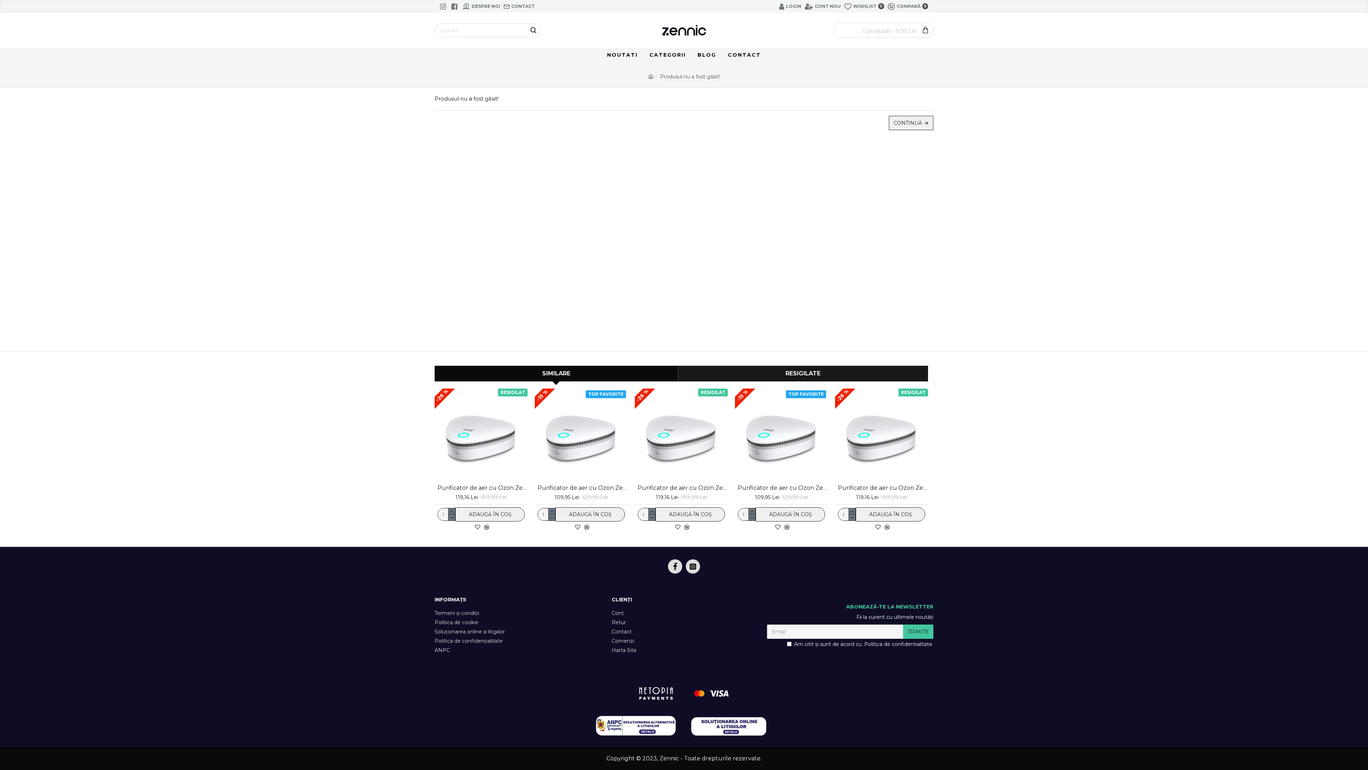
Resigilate (803, 373)
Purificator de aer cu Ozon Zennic (583, 487)
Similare (556, 373)
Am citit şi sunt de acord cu (863, 644)
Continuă (907, 123)
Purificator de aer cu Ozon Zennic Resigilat (482, 487)
